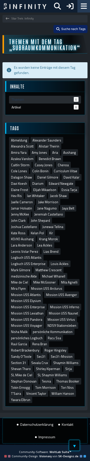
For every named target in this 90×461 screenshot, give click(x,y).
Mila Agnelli (69, 282)
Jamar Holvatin (21, 208)
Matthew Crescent (49, 270)
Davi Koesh (19, 183)
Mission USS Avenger (61, 294)
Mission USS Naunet (63, 313)
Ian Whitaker (36, 195)
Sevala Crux (39, 362)
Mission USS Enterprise (28, 307)
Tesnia (46, 381)
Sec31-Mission (61, 356)
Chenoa (63, 165)
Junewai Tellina (52, 226)
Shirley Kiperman (48, 368)
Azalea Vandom (22, 158)
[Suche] (57, 6)
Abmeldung (19, 140)
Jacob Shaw (58, 195)
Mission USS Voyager (26, 325)
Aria (55, 152)
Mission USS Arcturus (46, 288)
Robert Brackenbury (25, 350)
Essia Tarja (69, 189)
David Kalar (72, 177)
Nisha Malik (19, 331)
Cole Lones (19, 171)
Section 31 (18, 362)
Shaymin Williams (65, 362)
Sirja (68, 368)
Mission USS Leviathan (27, 313)
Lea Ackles (44, 245)
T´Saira (16, 393)
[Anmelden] (70, 6)
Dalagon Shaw (21, 177)
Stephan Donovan (23, 381)
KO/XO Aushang (22, 239)
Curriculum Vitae (65, 171)
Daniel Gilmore (47, 177)
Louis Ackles (59, 263)
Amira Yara (18, 152)
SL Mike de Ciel (21, 375)
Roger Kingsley (55, 350)
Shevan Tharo (21, 368)
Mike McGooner (44, 282)
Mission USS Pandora (26, 319)
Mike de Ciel (19, 282)
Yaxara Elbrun (20, 399)
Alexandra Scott (22, 146)
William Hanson (63, 393)
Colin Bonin (40, 171)
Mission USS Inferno (64, 307)
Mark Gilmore (20, 270)
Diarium (38, 183)
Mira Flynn (18, 288)
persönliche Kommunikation (52, 331)
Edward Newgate (61, 183)
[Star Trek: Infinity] (25, 6)
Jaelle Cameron (22, 202)
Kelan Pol (37, 233)
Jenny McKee (20, 214)
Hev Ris (16, 195)
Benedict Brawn (50, 158)
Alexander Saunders (46, 140)
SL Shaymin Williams (52, 375)
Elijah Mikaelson (44, 189)
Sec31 (41, 356)
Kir (51, 233)
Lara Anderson (21, 245)
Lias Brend (51, 251)
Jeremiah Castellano (48, 214)
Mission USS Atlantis (26, 294)
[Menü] (84, 6)
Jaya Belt (68, 208)
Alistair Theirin (49, 146)
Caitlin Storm (20, 165)
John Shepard (40, 220)
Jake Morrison (48, 202)
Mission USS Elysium (26, 300)
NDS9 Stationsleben (62, 325)
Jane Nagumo (47, 208)
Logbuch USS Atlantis (26, 257)
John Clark (18, 220)
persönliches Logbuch (26, 338)
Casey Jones (43, 165)
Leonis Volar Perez (24, 251)
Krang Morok (48, 239)
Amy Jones (39, 152)
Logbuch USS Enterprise (28, 263)
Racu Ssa (54, 338)
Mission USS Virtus (61, 319)
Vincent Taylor (36, 393)
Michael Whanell (53, 276)
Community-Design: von (45, 456)
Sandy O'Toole (21, 356)
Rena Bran (39, 344)
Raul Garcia (19, 344)
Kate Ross (18, 233)
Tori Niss (67, 387)
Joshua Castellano (24, 226)
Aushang (69, 152)
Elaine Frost (19, 189)
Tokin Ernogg (20, 387)
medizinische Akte (24, 276)
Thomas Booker (67, 381)
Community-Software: (45, 452)
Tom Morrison (45, 387)
